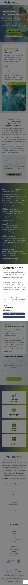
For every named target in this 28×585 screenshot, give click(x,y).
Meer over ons (21, 475)
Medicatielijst (14, 529)
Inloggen (14, 537)
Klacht (14, 535)
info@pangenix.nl (7, 362)
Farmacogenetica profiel (14, 504)
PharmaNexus (18, 571)
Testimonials (14, 517)
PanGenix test (14, 502)
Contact (14, 533)
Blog (14, 519)
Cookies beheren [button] (7, 310)
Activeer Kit (14, 541)
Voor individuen (14, 508)
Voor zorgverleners (14, 510)
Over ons (14, 515)
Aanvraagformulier (14, 512)
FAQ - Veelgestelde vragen (14, 527)
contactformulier (6, 363)
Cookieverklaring (14, 553)
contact (9, 346)
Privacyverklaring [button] (8, 307)
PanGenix (15, 569)
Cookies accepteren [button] (13, 317)
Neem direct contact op (14, 31)
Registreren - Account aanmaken (14, 539)
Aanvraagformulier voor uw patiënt (14, 35)
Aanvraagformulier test (14, 174)
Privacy (14, 551)
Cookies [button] (6, 305)
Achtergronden (14, 506)
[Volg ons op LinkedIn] (14, 495)
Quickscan (14, 531)
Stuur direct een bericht (14, 379)
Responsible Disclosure (14, 555)
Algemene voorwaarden (14, 549)
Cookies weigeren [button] (13, 314)
